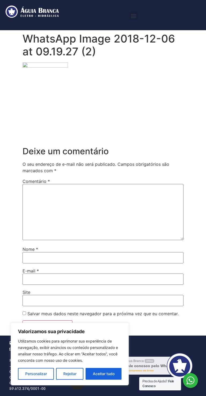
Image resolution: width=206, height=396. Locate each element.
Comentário (36, 181)
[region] (70, 354)
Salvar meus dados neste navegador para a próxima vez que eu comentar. (103, 314)
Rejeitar (69, 373)
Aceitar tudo (104, 373)
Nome (30, 249)
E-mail (31, 271)
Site (26, 292)
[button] (133, 15)
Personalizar (36, 373)
